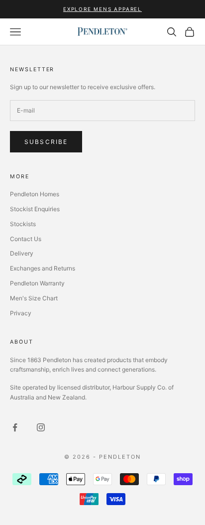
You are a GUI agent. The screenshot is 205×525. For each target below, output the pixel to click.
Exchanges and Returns (42, 268)
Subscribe (46, 141)
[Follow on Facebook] (15, 427)
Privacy (20, 313)
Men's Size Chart (34, 298)
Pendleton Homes (34, 194)
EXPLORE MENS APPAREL (102, 9)
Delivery (21, 253)
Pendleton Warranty (37, 283)
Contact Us (25, 239)
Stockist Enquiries (35, 209)
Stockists (23, 224)
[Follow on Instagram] (41, 427)
